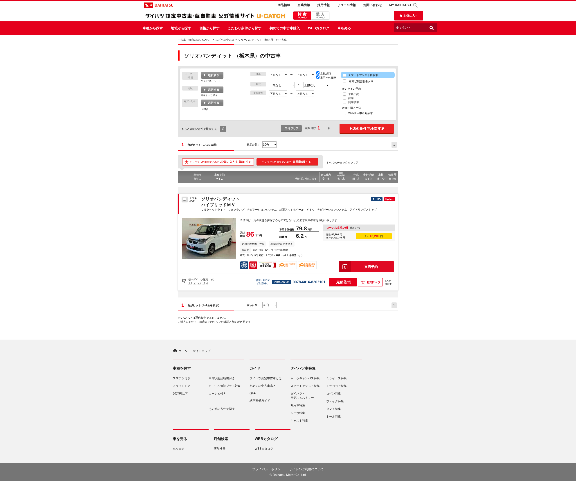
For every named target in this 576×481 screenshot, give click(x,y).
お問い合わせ (372, 5)
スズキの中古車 (224, 39)
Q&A (253, 393)
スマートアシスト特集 (305, 386)
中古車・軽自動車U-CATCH (195, 39)
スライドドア (181, 386)
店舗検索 (219, 448)
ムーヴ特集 (297, 413)
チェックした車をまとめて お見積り (287, 162)
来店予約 (371, 267)
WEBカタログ (318, 28)
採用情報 (323, 5)
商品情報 (284, 5)
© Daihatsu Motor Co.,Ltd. (288, 474)
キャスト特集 (299, 420)
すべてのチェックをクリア (342, 162)
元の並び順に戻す (306, 178)
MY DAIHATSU (400, 5)
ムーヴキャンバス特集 (305, 378)
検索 (303, 15)
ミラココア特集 (336, 386)
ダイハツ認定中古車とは (266, 378)
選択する (212, 75)
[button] (416, 5)
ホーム (182, 351)
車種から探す (153, 28)
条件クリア (291, 128)
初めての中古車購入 (285, 28)
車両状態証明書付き (222, 378)
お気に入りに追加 (370, 282)
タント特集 (333, 409)
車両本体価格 (328, 77)
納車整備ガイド (260, 400)
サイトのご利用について (306, 469)
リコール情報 (346, 5)
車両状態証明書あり (360, 81)
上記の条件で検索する (367, 129)
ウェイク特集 (335, 401)
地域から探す (181, 28)
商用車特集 (297, 405)
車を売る (344, 28)
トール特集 (333, 416)
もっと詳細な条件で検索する (199, 128)
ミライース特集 (336, 378)
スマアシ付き (181, 378)
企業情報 (303, 5)
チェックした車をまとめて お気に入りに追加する (218, 162)
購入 (321, 15)
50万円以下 (180, 393)
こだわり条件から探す (244, 28)
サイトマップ (201, 351)
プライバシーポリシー (268, 469)
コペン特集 (333, 393)
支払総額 (325, 73)
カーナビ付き (217, 393)
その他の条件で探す (222, 409)
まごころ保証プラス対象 (225, 386)
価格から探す (209, 28)
